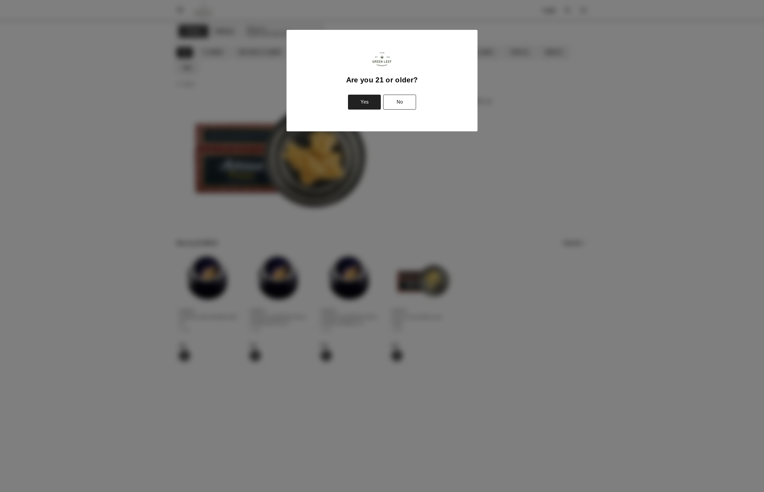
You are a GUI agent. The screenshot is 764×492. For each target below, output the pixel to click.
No (400, 101)
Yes (365, 101)
